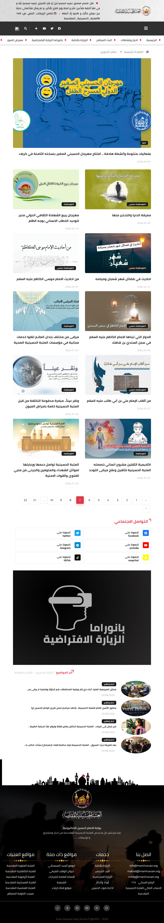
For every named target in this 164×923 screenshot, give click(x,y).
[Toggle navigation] (146, 28)
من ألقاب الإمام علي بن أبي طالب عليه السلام (119, 401)
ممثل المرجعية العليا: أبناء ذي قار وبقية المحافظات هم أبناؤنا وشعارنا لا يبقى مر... (71, 689)
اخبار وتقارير (109, 684)
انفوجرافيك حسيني (137, 204)
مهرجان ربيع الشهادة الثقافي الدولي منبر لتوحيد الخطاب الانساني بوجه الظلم (49, 218)
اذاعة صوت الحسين (103, 888)
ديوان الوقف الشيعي (61, 871)
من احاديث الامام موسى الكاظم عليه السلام (48, 279)
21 (34, 500)
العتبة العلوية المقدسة (21, 865)
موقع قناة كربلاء (61, 888)
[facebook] (59, 28)
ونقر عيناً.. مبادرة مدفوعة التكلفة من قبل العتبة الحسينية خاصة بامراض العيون (48, 403)
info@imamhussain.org (144, 865)
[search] (25, 28)
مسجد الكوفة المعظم (20, 893)
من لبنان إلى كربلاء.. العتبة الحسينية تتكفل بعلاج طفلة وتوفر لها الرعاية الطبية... (72, 726)
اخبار (144, 143)
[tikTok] (57, 908)
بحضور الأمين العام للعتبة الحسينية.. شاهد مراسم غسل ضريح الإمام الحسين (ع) (73, 708)
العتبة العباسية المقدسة (20, 888)
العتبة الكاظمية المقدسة (20, 871)
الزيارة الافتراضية (102, 876)
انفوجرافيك (69, 204)
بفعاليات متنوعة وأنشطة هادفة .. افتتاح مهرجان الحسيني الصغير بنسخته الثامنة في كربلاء (85, 154)
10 (51, 500)
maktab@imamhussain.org (143, 871)
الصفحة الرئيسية (133, 51)
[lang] (17, 29)
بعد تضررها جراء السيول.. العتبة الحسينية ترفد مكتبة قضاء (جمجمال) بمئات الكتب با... (70, 745)
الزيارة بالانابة (102, 865)
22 (25, 500)
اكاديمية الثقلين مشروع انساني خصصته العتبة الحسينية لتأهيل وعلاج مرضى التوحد (120, 467)
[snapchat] (67, 908)
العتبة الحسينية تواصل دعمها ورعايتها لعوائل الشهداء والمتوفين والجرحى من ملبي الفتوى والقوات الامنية (46, 470)
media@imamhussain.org (143, 876)
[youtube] (44, 28)
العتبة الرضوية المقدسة (20, 876)
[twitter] (52, 28)
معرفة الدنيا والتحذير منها (131, 215)
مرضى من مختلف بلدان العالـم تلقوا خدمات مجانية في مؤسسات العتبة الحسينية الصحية (46, 339)
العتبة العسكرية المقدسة (20, 882)
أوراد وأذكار (102, 882)
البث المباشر (102, 871)
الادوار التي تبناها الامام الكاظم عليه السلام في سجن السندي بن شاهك (120, 339)
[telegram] (77, 908)
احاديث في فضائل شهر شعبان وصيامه (123, 279)
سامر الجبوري (108, 51)
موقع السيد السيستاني (61, 865)
